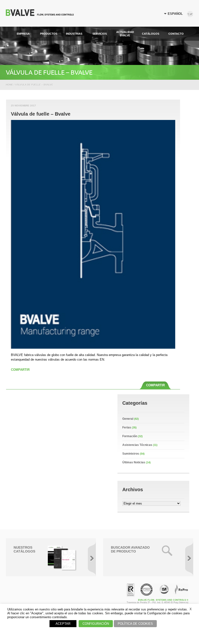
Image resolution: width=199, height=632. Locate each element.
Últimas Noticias (133, 462)
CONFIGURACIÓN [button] (96, 623)
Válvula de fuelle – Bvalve (40, 114)
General (127, 418)
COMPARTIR (20, 369)
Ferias (126, 427)
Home (9, 84)
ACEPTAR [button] (63, 623)
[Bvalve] (40, 15)
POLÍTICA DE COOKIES (135, 623)
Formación (129, 436)
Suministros (130, 453)
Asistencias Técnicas (137, 445)
